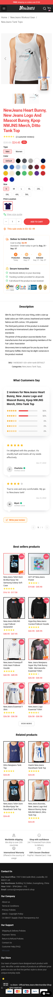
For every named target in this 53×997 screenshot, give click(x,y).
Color (5, 156)
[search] (44, 8)
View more (26, 724)
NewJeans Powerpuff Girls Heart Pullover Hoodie (12, 665)
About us (6, 902)
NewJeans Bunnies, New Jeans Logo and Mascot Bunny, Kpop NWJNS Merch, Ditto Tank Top (37, 809)
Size (5, 184)
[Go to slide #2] (34, 99)
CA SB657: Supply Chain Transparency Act (20, 918)
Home (4, 17)
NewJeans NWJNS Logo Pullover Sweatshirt (11, 624)
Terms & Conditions (10, 906)
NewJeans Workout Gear (22, 17)
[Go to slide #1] (19, 99)
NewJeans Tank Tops (12, 22)
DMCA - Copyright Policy (12, 914)
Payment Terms (9, 935)
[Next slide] (47, 59)
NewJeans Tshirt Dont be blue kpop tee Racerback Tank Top (13, 806)
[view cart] (49, 8)
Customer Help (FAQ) (11, 946)
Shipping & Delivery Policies (14, 931)
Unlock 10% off (5, 984)
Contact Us (7, 943)
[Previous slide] (5, 59)
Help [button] (48, 993)
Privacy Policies (9, 910)
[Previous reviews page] (33, 527)
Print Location (9, 199)
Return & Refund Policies (12, 939)
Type (5, 147)
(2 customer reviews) (25, 137)
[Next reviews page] (47, 527)
